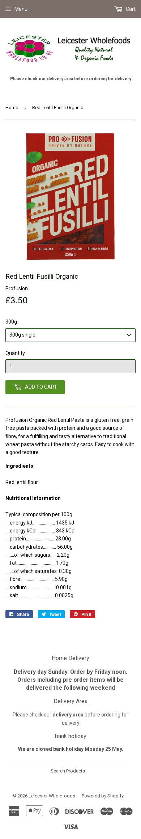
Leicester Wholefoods (52, 796)
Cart (130, 9)
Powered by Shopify (103, 796)
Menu (20, 9)
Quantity (15, 353)
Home (11, 107)
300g (11, 322)
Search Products (68, 771)
